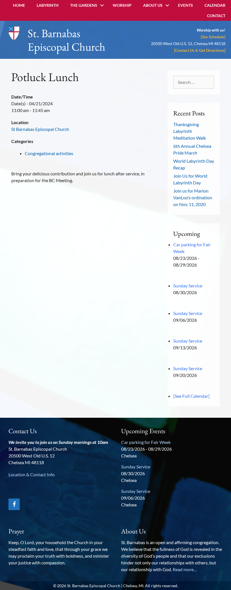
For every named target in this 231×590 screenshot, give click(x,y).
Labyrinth (48, 5)
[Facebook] (14, 504)
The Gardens (83, 5)
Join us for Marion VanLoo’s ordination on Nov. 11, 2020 (192, 197)
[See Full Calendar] (191, 396)
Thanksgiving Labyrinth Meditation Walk (189, 131)
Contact (216, 15)
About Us (153, 5)
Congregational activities (49, 153)
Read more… (185, 569)
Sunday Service (187, 285)
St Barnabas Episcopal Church (40, 129)
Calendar (215, 5)
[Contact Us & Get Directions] (199, 50)
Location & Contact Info (31, 474)
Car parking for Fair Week (146, 442)
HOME (19, 5)
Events (185, 5)
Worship (122, 5)
